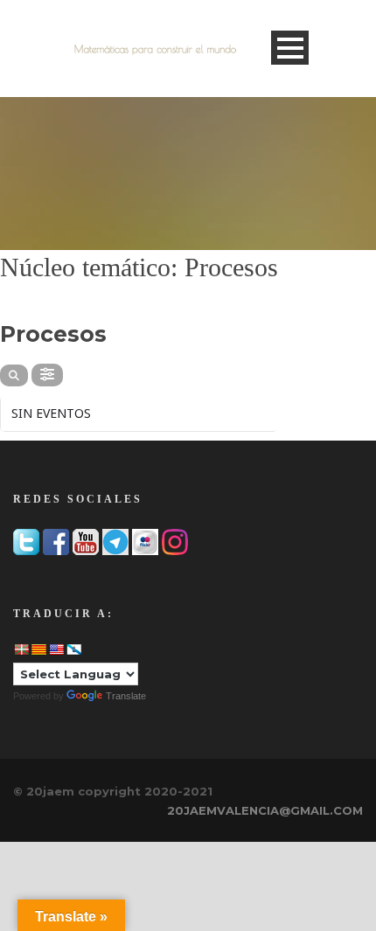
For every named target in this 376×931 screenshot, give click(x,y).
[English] (56, 650)
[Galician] (73, 650)
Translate (126, 696)
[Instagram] (175, 540)
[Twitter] (26, 540)
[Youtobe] (86, 540)
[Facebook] (56, 540)
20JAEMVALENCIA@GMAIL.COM (265, 810)
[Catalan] (38, 650)
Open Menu (290, 48)
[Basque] (21, 650)
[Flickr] (145, 540)
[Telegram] (115, 540)
